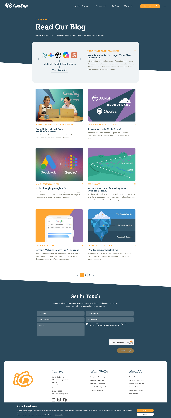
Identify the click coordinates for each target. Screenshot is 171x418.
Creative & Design (96, 390)
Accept (145, 410)
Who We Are (128, 6)
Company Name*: (45, 319)
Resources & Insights (136, 390)
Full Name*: (43, 313)
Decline (145, 414)
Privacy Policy (59, 415)
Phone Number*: (94, 313)
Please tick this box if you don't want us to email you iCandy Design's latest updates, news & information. (110, 324)
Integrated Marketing (97, 377)
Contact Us (148, 6)
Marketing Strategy (97, 380)
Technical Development (98, 387)
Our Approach (100, 6)
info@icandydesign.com (60, 394)
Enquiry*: (42, 325)
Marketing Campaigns (97, 383)
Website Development (136, 383)
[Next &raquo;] (93, 275)
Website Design (134, 387)
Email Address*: (93, 319)
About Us (132, 377)
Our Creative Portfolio (136, 380)
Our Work (115, 6)
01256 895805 (57, 391)
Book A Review (134, 393)
